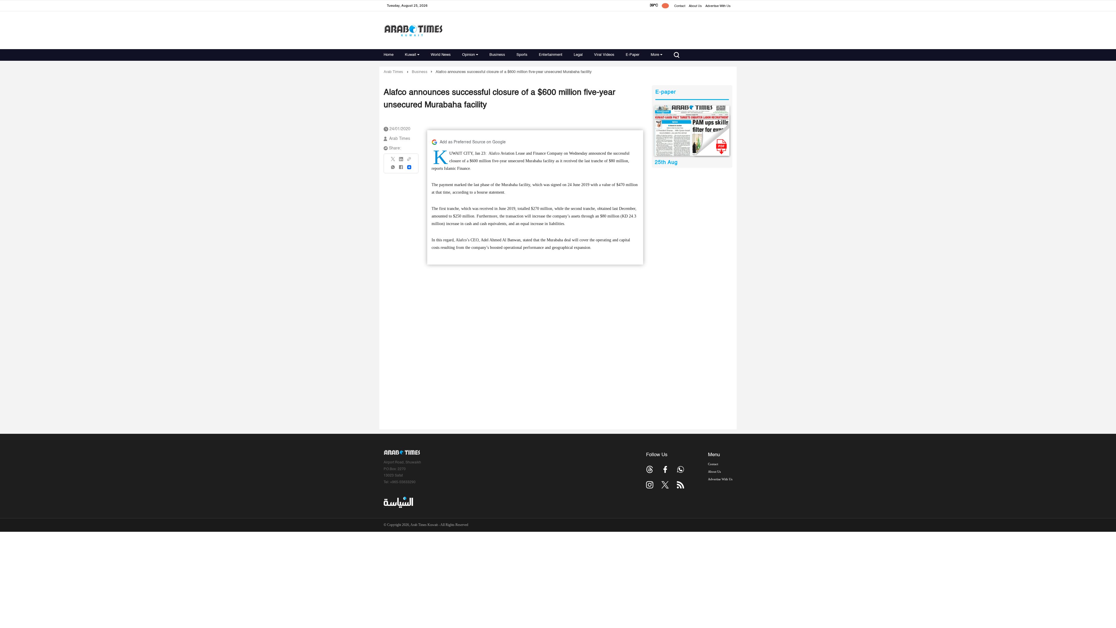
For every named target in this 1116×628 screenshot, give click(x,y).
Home (389, 55)
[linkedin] (401, 161)
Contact (679, 6)
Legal (578, 55)
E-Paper (632, 55)
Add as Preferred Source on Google (473, 142)
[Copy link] (409, 161)
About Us (695, 6)
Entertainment (550, 55)
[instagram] (649, 484)
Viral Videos (604, 55)
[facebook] (401, 169)
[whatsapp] (393, 169)
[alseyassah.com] (398, 502)
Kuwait (410, 55)
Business (497, 55)
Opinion (468, 55)
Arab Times (393, 72)
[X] (393, 161)
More (655, 55)
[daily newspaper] (692, 131)
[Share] (409, 167)
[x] (665, 484)
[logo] (413, 30)
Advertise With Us (718, 6)
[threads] (649, 469)
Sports (521, 55)
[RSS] (680, 484)
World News (441, 55)
